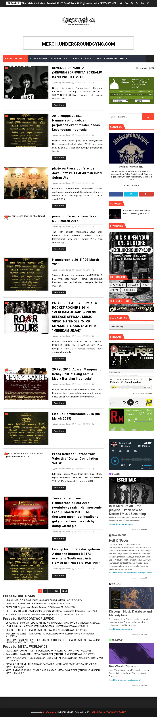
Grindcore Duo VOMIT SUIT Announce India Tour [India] (32, 603)
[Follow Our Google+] (146, 194)
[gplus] (126, 3)
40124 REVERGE (38, 58)
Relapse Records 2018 (130, 375)
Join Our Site (132, 185)
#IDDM (146, 285)
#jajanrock (117, 285)
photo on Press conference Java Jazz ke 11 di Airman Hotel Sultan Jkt (77, 173)
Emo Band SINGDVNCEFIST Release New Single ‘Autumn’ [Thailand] (38, 614)
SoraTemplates (49, 712)
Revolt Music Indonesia (111, 58)
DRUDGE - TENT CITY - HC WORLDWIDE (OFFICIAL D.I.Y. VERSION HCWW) (40, 630)
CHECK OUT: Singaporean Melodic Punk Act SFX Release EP (34, 607)
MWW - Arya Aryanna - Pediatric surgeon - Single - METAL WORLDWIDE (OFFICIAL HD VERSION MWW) (54, 658)
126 (57, 591)
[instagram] (148, 3)
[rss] (137, 3)
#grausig (133, 285)
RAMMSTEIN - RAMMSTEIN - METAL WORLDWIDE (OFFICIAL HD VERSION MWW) (44, 654)
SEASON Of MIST (83, 58)
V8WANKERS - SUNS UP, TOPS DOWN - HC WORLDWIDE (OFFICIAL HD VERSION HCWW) (47, 623)
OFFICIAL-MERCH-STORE (19, 66)
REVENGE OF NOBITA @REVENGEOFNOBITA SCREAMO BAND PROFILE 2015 (77, 72)
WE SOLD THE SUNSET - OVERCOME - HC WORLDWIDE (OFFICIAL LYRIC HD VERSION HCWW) (50, 633)
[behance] (142, 3)
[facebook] (115, 3)
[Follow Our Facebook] (116, 194)
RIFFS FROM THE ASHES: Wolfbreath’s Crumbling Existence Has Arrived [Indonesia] (45, 611)
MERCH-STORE (65, 712)
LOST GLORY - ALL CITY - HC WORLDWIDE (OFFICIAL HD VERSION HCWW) (41, 626)
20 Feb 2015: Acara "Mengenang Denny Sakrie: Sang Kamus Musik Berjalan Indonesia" (76, 374)
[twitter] (121, 3)
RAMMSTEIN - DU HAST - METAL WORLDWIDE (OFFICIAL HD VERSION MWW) (42, 651)
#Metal (114, 290)
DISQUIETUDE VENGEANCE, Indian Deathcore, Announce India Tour (38, 600)
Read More (59, 105)
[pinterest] (131, 3)
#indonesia (128, 290)
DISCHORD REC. (60, 58)
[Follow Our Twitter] (131, 194)
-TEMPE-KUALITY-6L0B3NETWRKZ (109, 712)
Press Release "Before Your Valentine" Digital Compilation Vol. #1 (75, 458)
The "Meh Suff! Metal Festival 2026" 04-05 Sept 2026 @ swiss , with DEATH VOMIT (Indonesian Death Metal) (83, 3)
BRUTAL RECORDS (15, 58)
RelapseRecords (114, 375)
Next (64, 591)
